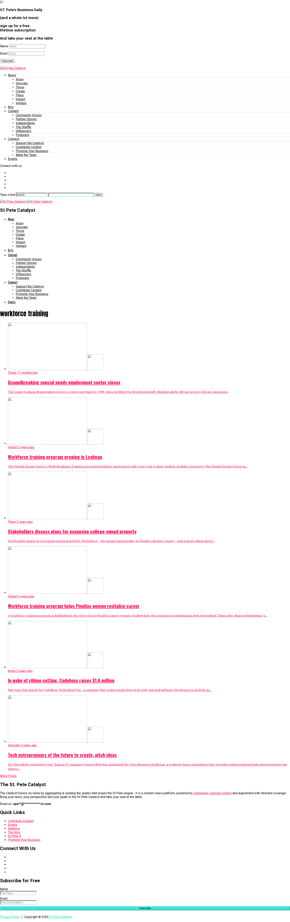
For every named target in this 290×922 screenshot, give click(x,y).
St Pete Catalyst (61, 917)
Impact (20, 99)
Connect (13, 139)
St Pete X (14, 836)
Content (13, 111)
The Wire (14, 832)
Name (4, 46)
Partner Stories (26, 119)
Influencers (23, 131)
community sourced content (213, 793)
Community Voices (29, 115)
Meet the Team (26, 155)
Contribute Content (28, 147)
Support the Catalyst (30, 143)
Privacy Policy (10, 917)
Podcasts (22, 135)
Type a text (7, 195)
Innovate (22, 83)
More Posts (8, 776)
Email (3, 53)
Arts (11, 107)
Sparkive (14, 828)
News (12, 75)
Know (19, 79)
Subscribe (7, 61)
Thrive (20, 87)
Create (20, 91)
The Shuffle (23, 127)
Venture (21, 103)
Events (12, 159)
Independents (25, 123)
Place (20, 95)
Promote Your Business (32, 151)
